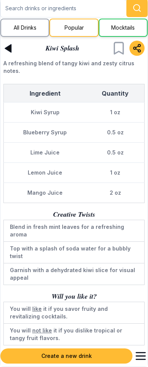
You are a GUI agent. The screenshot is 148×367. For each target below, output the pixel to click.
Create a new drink (66, 356)
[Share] (137, 48)
